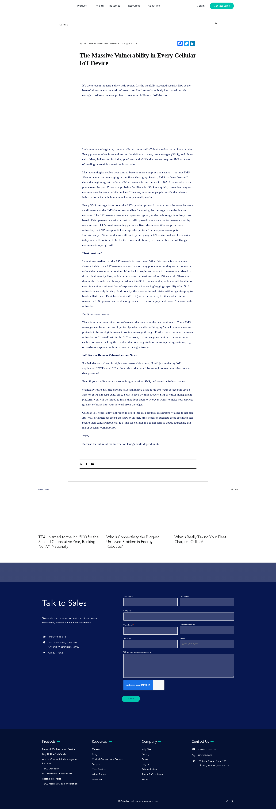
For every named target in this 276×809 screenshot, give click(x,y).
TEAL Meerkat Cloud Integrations (60, 783)
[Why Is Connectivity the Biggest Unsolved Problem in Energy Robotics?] (138, 513)
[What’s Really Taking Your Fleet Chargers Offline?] (206, 513)
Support (96, 764)
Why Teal (147, 749)
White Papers (99, 774)
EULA (145, 779)
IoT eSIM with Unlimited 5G (57, 773)
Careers (96, 749)
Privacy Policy (149, 769)
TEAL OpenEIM (50, 768)
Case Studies (99, 769)
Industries (97, 779)
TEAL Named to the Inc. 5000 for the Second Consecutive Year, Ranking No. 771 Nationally (68, 542)
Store (145, 759)
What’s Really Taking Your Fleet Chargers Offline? (200, 539)
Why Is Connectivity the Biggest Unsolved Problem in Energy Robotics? (132, 542)
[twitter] (81, 464)
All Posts (63, 24)
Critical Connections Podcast (107, 759)
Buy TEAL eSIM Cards (54, 754)
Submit (131, 699)
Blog (94, 754)
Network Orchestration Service (58, 749)
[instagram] (227, 801)
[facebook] (86, 464)
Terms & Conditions (152, 774)
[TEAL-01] (51, 3)
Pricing (145, 754)
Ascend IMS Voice (51, 778)
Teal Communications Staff (95, 43)
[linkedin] (92, 464)
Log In (145, 764)
